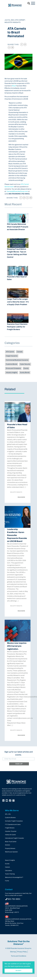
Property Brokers (10, 848)
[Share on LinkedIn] (9, 47)
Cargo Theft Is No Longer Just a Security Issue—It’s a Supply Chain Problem (18, 301)
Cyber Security (25, 364)
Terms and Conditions (18, 956)
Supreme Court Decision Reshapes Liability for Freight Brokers (17, 326)
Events (26, 368)
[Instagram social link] (13, 801)
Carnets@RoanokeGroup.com (17, 191)
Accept (18, 970)
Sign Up (19, 764)
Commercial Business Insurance (17, 360)
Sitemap (13, 952)
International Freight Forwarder (14, 838)
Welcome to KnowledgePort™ (14, 877)
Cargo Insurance (11, 356)
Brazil (14, 86)
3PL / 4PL (8, 814)
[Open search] (27, 3)
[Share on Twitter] (25, 44)
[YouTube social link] (7, 801)
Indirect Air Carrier (10, 834)
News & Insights (10, 860)
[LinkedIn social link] (3, 801)
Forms (7, 880)
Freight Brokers (9, 828)
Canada (19, 352)
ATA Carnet (10, 352)
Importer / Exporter (10, 831)
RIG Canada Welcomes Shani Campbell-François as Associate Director (17, 226)
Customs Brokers (10, 817)
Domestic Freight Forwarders (14, 821)
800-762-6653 (14, 899)
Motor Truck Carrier (10, 841)
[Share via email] (12, 47)
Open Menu (33, 3)
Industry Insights (11, 372)
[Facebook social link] (10, 801)
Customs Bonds (11, 364)
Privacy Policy (22, 952)
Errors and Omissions (13, 368)
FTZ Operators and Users (13, 824)
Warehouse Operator (11, 852)
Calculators (8, 870)
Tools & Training (10, 874)
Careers (7, 867)
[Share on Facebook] (21, 44)
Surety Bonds (25, 372)
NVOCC (7, 845)
